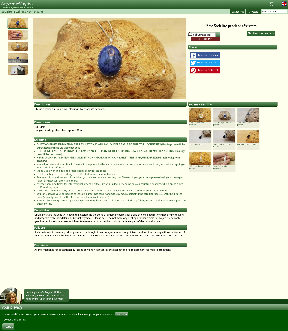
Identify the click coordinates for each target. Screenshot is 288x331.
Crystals (253, 11)
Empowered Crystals (18, 3)
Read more (122, 314)
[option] (109, 58)
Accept (8, 327)
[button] (18, 23)
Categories (238, 11)
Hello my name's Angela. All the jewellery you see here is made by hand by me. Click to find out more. (45, 295)
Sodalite (7, 11)
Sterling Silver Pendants (29, 11)
